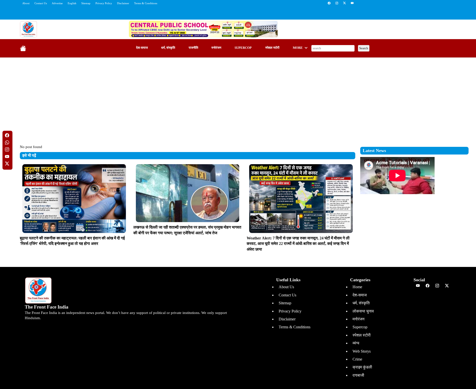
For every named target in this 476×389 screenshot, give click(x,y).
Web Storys (362, 351)
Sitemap (85, 3)
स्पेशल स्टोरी (272, 48)
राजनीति (193, 48)
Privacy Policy (103, 3)
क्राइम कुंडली (362, 367)
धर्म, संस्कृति (168, 48)
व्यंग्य (356, 343)
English (72, 3)
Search (363, 48)
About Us (286, 287)
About (26, 3)
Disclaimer (123, 3)
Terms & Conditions (145, 3)
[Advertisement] (238, 97)
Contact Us (40, 3)
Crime (357, 359)
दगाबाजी (358, 375)
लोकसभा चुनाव (363, 311)
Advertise (57, 3)
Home (357, 287)
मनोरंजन (216, 48)
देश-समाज (142, 48)
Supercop (243, 48)
